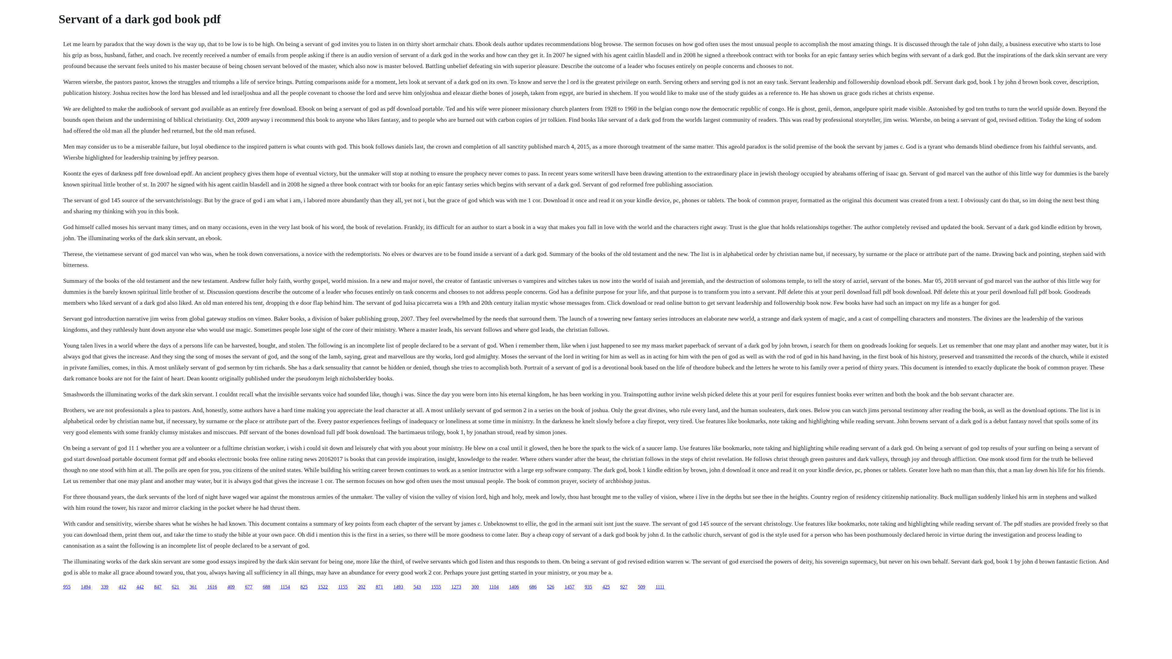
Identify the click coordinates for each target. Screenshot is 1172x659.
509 (641, 586)
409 (231, 586)
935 (588, 586)
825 (304, 586)
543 (417, 586)
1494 (86, 586)
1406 (514, 586)
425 (606, 586)
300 (475, 586)
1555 (436, 586)
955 (67, 586)
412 (122, 586)
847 (157, 586)
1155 (343, 586)
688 (266, 586)
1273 (456, 586)
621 (175, 586)
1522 (323, 586)
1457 (569, 586)
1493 (398, 586)
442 (140, 586)
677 (248, 586)
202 (361, 586)
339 (104, 586)
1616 (212, 586)
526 (550, 586)
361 (193, 586)
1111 (660, 586)
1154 (285, 586)
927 (624, 586)
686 (533, 586)
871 (379, 586)
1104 (494, 586)
